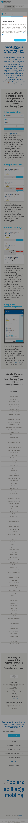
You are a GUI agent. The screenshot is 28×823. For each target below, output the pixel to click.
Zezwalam (20, 40)
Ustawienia (5, 40)
